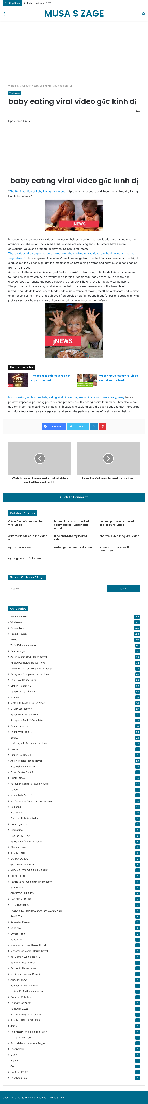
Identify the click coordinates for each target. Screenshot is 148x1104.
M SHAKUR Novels (21, 708)
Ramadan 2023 (19, 1008)
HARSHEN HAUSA (20, 899)
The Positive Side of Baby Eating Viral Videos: (38, 191)
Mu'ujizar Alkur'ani (20, 1037)
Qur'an (14, 1066)
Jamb (13, 1026)
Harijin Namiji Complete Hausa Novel (31, 881)
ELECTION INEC (19, 904)
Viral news (26, 85)
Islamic (14, 1060)
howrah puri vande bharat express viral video (116, 523)
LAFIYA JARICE (19, 858)
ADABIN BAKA (18, 979)
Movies (14, 697)
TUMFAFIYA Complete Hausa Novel (31, 668)
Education (16, 939)
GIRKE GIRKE (18, 876)
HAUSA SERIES (19, 1072)
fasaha (14, 749)
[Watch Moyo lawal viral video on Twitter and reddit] (87, 380)
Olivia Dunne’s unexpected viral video (26, 523)
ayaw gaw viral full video (24, 558)
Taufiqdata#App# (20, 1002)
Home (14, 85)
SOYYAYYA (16, 887)
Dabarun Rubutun (20, 997)
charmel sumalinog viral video (119, 536)
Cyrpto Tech (17, 933)
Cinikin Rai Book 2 (20, 685)
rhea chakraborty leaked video (70, 537)
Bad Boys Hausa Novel (23, 680)
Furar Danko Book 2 (21, 772)
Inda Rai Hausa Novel (22, 766)
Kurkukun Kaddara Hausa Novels (29, 783)
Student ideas (18, 847)
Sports (14, 737)
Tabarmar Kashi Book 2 (23, 691)
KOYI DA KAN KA (20, 835)
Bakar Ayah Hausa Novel (24, 714)
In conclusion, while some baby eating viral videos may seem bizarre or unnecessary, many (66, 397)
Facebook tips (18, 1077)
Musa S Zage (57, 1097)
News (13, 639)
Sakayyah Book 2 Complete (26, 720)
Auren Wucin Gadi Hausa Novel (28, 656)
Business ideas (19, 726)
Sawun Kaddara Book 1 (23, 962)
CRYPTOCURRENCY (22, 893)
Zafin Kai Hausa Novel (23, 645)
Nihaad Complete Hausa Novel (28, 662)
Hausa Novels (18, 616)
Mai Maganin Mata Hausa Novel (28, 743)
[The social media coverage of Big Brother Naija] (18, 380)
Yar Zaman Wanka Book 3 (25, 956)
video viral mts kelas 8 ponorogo (114, 548)
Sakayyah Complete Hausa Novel (29, 674)
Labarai (14, 789)
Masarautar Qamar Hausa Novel (29, 951)
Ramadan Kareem (20, 922)
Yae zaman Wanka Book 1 (25, 985)
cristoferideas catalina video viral (27, 537)
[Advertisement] (74, 49)
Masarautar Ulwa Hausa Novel (28, 945)
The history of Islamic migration (28, 1031)
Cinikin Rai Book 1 (20, 754)
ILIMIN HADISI (18, 853)
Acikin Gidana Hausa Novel (26, 760)
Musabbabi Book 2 (21, 795)
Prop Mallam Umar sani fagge (27, 1043)
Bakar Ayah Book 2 (21, 731)
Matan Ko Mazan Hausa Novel (27, 703)
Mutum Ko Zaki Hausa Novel (26, 991)
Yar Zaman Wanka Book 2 (25, 974)
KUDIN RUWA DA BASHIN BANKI (29, 870)
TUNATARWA (18, 778)
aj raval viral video (20, 547)
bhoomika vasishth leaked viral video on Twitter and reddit (71, 525)
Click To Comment (74, 497)
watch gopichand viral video (73, 547)
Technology (17, 1049)
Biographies (17, 628)
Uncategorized (18, 824)
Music (13, 1054)
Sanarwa (15, 927)
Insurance (16, 812)
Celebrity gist (18, 651)
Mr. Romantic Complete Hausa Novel (31, 801)
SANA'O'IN (16, 916)
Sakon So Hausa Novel (23, 968)
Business (15, 806)
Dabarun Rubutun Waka (24, 818)
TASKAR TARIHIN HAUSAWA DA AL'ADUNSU (36, 910)
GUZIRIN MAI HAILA (22, 864)
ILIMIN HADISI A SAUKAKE (26, 1014)
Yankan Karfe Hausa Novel (26, 841)
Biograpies (16, 829)
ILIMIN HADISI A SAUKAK (25, 1020)
